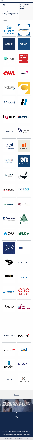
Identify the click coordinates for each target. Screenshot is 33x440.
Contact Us (22, 8)
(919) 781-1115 (22, 6)
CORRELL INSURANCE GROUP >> (7, 407)
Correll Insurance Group (12, 438)
